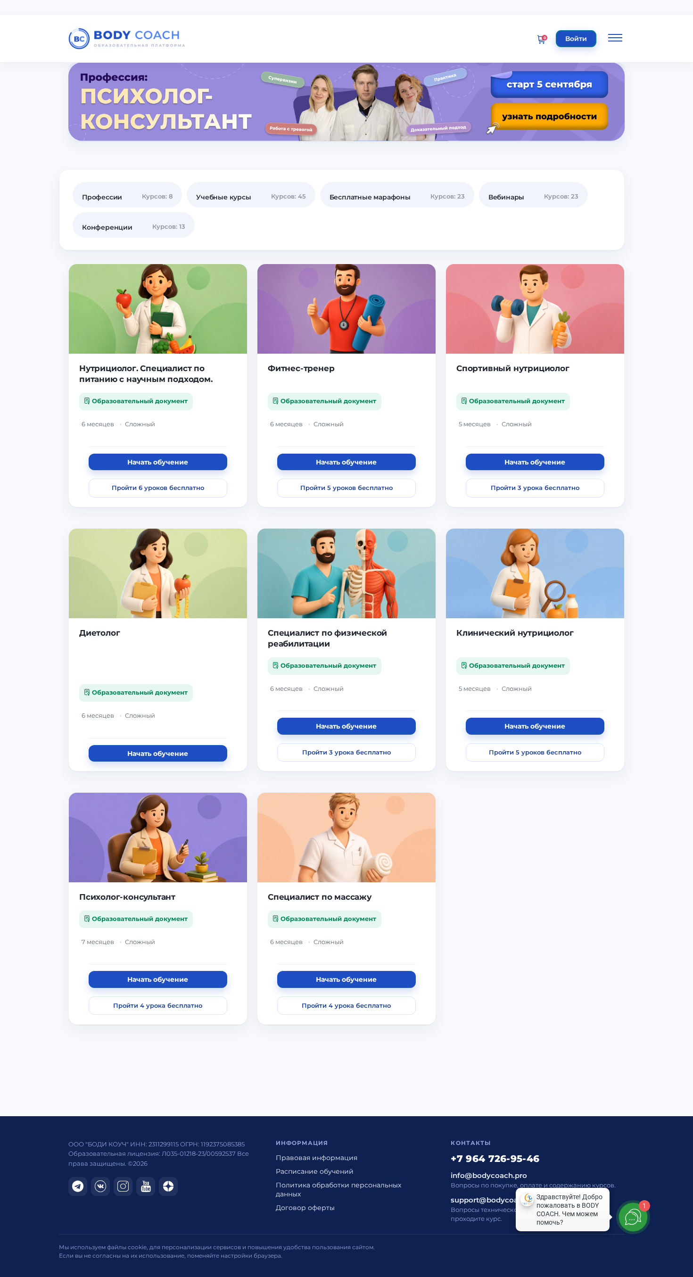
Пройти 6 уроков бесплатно (158, 487)
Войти (576, 38)
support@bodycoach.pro (496, 1200)
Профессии (102, 197)
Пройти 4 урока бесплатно (157, 1005)
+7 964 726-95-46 (495, 1158)
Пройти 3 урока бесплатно (535, 487)
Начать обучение (157, 462)
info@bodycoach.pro (489, 1175)
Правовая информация (316, 1157)
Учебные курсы (223, 197)
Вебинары (506, 197)
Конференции (107, 227)
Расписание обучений (315, 1171)
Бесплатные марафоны (370, 197)
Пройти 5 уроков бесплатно (346, 487)
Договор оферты (305, 1207)
